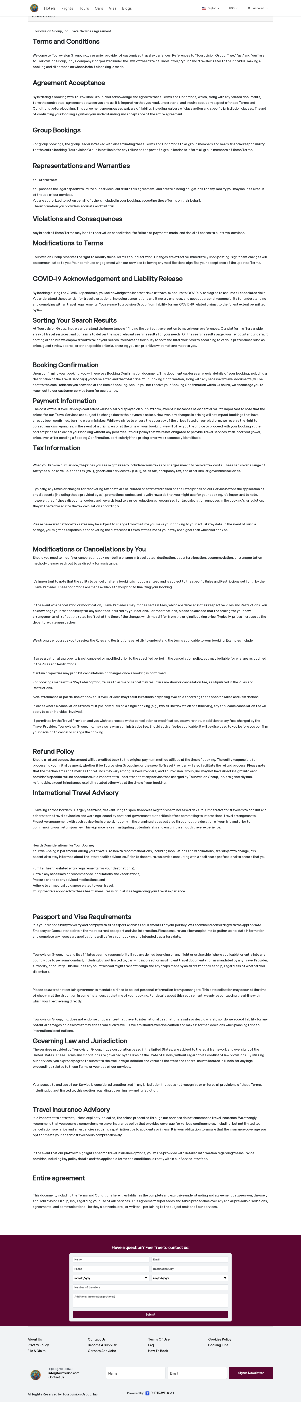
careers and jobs (102, 1351)
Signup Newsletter (251, 1373)
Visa (113, 8)
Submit (150, 1314)
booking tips (218, 1345)
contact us (97, 1339)
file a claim (36, 1351)
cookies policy (219, 1339)
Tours (84, 8)
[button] (210, 8)
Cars (99, 8)
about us (35, 1339)
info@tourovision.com (64, 1373)
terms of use (159, 1339)
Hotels (50, 8)
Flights (67, 8)
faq (151, 1345)
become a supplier (102, 1345)
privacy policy (38, 1345)
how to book (158, 1351)
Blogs (127, 8)
